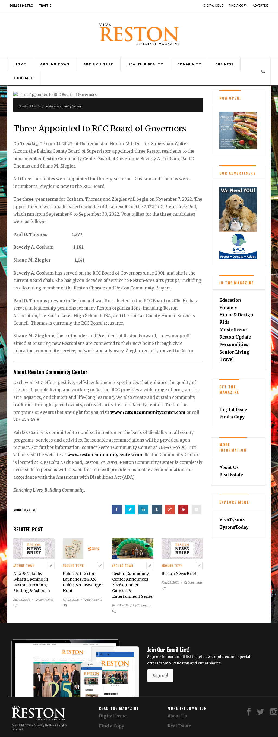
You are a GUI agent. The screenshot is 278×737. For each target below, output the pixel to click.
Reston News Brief (179, 573)
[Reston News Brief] (182, 548)
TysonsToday (233, 527)
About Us (229, 467)
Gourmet (23, 78)
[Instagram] (273, 713)
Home (20, 64)
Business (224, 64)
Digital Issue (213, 5)
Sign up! (160, 675)
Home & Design (236, 314)
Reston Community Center (63, 106)
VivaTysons (232, 519)
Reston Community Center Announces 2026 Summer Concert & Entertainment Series (132, 585)
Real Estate (231, 474)
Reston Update (235, 337)
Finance (228, 307)
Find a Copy (238, 5)
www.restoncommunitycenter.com (147, 412)
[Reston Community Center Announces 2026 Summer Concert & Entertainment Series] (132, 548)
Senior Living (234, 352)
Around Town (54, 64)
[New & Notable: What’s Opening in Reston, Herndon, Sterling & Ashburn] (34, 548)
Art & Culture (98, 64)
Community (189, 64)
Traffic (45, 5)
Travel (226, 359)
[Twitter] (260, 713)
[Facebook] (249, 713)
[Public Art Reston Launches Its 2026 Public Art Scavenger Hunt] (83, 548)
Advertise (260, 5)
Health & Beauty (145, 64)
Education (230, 300)
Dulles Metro (21, 5)
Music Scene (233, 329)
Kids (224, 322)
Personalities (233, 344)
